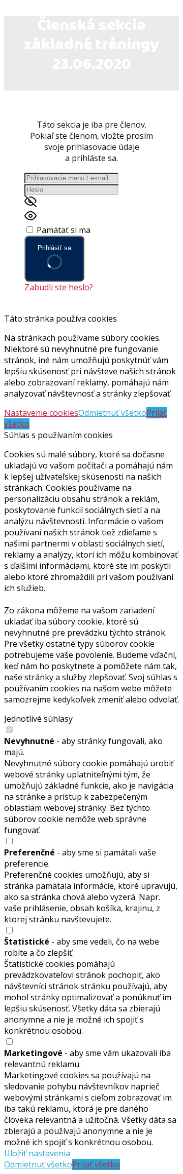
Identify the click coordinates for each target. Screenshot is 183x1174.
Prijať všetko (96, 1164)
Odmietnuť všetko (112, 412)
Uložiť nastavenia (37, 1153)
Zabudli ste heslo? (58, 287)
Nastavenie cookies (41, 412)
